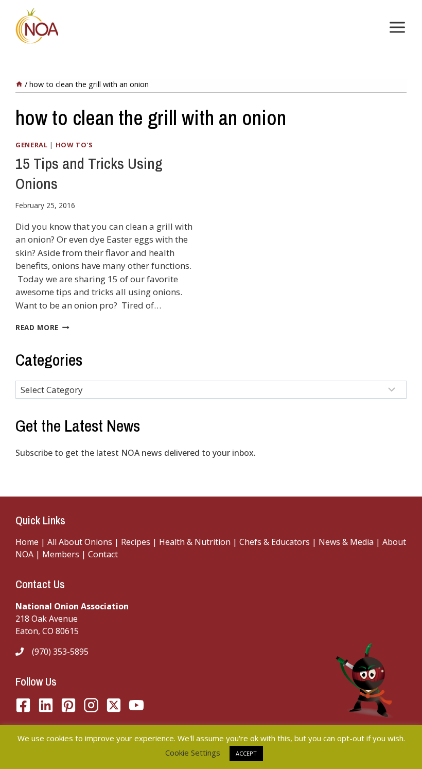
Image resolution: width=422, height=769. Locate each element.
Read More (42, 327)
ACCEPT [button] (246, 753)
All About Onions (79, 542)
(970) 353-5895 (60, 651)
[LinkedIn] (46, 705)
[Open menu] (395, 27)
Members (60, 554)
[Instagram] (91, 705)
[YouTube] (113, 705)
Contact (103, 554)
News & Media (346, 542)
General (31, 144)
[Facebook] (23, 705)
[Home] (19, 84)
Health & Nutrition (195, 542)
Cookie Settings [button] (192, 752)
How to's (74, 144)
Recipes (135, 542)
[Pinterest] (68, 705)
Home (27, 542)
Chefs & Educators (275, 542)
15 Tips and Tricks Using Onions (89, 173)
